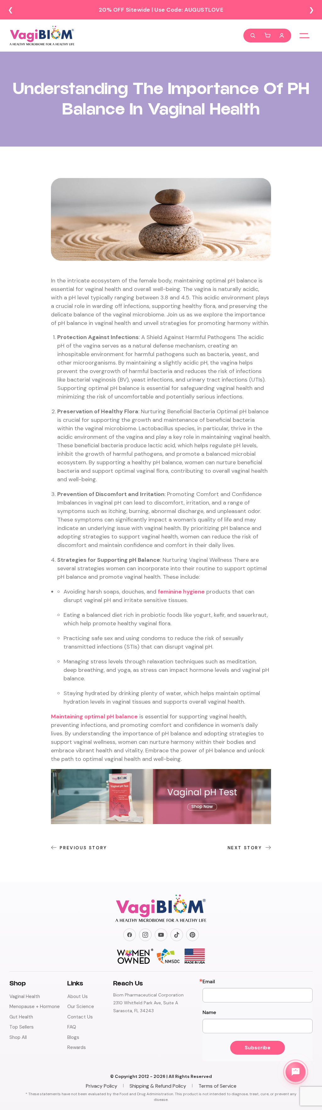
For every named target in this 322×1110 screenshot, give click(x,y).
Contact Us (80, 1017)
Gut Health (21, 1017)
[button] (267, 35)
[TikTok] (176, 935)
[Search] (253, 35)
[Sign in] (281, 35)
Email (209, 981)
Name (209, 1012)
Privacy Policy (101, 1086)
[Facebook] (129, 935)
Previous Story (83, 848)
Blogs (73, 1037)
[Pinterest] (192, 935)
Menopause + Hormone (34, 1006)
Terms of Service (217, 1086)
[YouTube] (161, 935)
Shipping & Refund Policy (158, 1086)
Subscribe (257, 1047)
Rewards (76, 1047)
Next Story (245, 848)
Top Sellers (21, 1027)
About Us (77, 996)
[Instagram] (145, 935)
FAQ (71, 1027)
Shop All (18, 1037)
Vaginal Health (24, 996)
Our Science (80, 1006)
